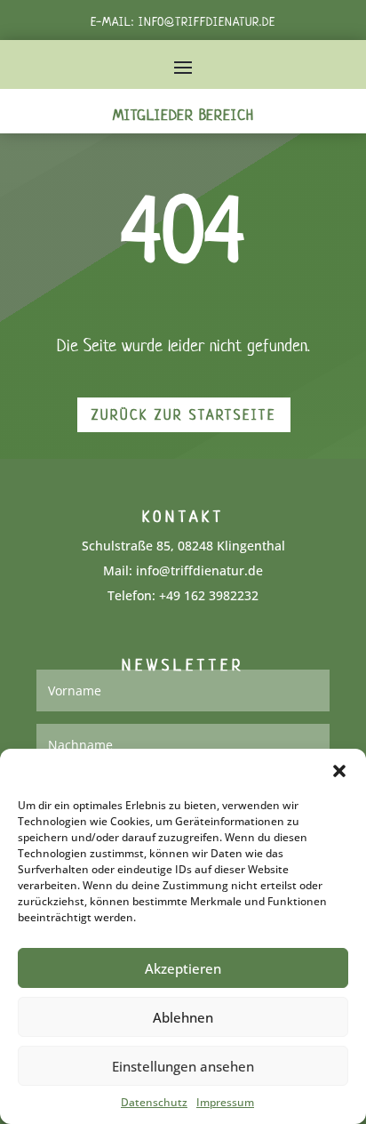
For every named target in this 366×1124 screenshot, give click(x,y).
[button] (339, 771)
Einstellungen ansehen (183, 1066)
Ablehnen (183, 1017)
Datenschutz (154, 1102)
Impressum (225, 1102)
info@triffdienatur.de (207, 21)
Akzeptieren (183, 968)
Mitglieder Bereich (183, 114)
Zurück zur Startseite (184, 414)
